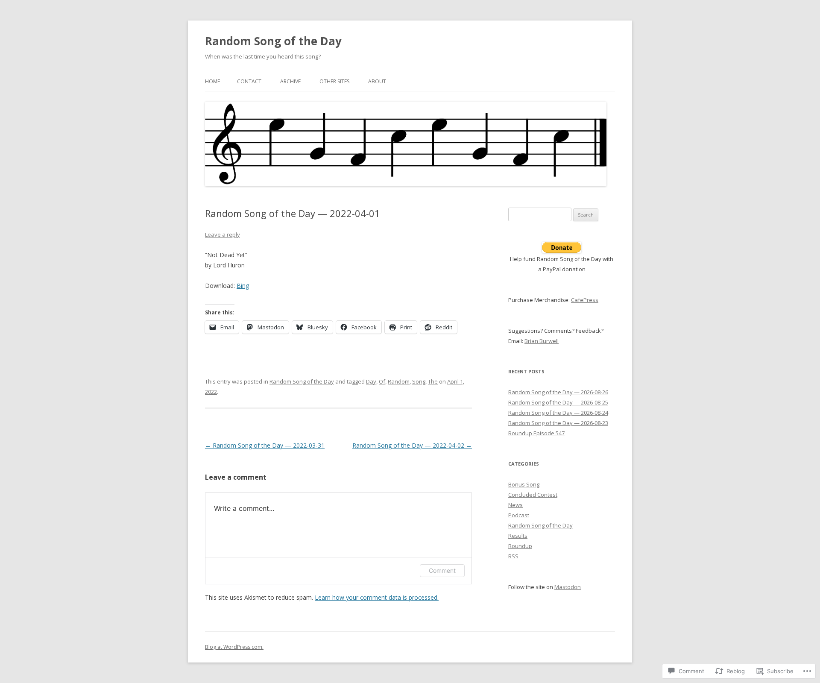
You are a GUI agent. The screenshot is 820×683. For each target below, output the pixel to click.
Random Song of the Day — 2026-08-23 (558, 423)
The (433, 381)
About (377, 81)
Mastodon (567, 587)
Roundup (520, 546)
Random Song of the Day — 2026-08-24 (558, 412)
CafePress (584, 300)
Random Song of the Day (273, 41)
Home (212, 81)
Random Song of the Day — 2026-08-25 (558, 402)
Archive (290, 81)
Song (418, 381)
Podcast (518, 515)
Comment (442, 570)
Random (399, 381)
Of (382, 381)
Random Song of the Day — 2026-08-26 (558, 392)
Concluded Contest (532, 494)
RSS (513, 556)
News (515, 505)
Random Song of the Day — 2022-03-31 (265, 445)
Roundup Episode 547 (536, 433)
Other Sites (334, 81)
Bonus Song (523, 484)
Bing (243, 285)
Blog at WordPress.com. (234, 647)
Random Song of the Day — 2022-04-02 (412, 445)
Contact (249, 81)
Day (371, 381)
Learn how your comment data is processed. (377, 597)
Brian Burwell (541, 341)
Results (517, 535)
